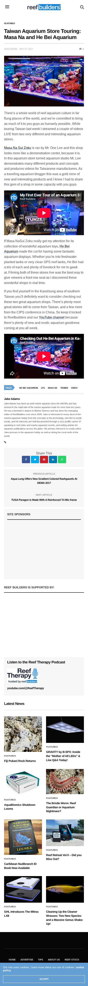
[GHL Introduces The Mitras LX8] (23, 889)
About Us (54, 959)
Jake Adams (10, 49)
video (74, 388)
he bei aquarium (28, 388)
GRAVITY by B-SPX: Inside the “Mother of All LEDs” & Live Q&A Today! (63, 755)
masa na (52, 388)
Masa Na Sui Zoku (17, 148)
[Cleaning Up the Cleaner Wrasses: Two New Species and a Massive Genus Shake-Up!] (65, 889)
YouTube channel (51, 317)
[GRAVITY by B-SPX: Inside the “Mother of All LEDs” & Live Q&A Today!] (65, 729)
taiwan (64, 388)
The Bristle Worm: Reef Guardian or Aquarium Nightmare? (61, 807)
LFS (43, 388)
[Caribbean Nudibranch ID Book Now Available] (23, 837)
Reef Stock (72, 959)
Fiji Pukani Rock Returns (20, 760)
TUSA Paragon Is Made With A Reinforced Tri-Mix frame (44, 499)
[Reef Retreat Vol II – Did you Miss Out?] (65, 832)
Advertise (26, 959)
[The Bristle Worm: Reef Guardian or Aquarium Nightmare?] (65, 781)
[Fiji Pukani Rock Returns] (23, 734)
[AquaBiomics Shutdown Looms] (23, 782)
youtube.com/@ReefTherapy (25, 688)
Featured (9, 23)
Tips (40, 959)
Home (12, 959)
